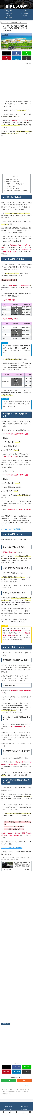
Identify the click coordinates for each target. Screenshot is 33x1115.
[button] (26, 58)
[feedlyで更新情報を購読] (8, 1080)
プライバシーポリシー (8, 1109)
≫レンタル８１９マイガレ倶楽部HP (11, 529)
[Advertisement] (16, 82)
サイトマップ (24, 1106)
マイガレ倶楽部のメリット (12, 186)
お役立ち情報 (6, 1023)
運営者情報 (24, 1109)
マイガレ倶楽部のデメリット (13, 188)
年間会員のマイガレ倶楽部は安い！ (15, 184)
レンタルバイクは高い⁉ (12, 179)
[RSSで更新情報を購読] (24, 1080)
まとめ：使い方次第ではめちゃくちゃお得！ (17, 190)
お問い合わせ (8, 1106)
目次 (14, 176)
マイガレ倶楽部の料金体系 (12, 181)
